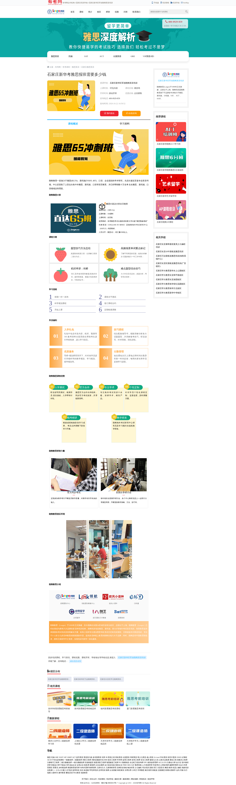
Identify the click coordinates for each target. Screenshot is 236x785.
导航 (49, 750)
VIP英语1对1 (148, 56)
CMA (128, 765)
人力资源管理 (147, 765)
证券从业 (80, 765)
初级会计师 (55, 765)
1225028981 (95, 783)
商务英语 (118, 757)
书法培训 (145, 768)
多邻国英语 (97, 757)
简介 (90, 12)
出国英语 (117, 56)
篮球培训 (75, 770)
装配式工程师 (182, 760)
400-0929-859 (75, 661)
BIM (105, 760)
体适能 (86, 770)
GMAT (69, 757)
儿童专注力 (101, 768)
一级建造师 (68, 760)
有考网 (65, 3)
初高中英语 (172, 757)
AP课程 (184, 757)
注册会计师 (171, 762)
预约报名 (111, 113)
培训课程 (165, 3)
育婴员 (55, 768)
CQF (132, 765)
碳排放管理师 (153, 762)
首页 (72, 12)
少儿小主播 (60, 770)
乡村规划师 (63, 768)
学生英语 (163, 757)
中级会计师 (64, 765)
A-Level (157, 757)
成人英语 (150, 757)
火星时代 (54, 773)
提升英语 (79, 757)
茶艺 (155, 768)
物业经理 (130, 768)
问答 (126, 12)
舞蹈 (166, 768)
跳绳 (107, 770)
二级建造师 (77, 760)
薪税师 (92, 765)
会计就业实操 (109, 765)
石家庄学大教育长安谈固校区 (168, 280)
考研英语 (133, 757)
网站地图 (134, 779)
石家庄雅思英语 (87, 67)
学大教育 (76, 773)
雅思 (49, 757)
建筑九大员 (154, 760)
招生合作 (93, 779)
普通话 (49, 768)
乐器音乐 (160, 768)
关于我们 (85, 779)
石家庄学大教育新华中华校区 (168, 293)
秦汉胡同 (148, 770)
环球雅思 (141, 770)
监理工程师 (127, 760)
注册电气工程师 (53, 762)
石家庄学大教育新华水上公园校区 (170, 271)
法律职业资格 (122, 768)
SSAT (61, 757)
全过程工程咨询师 (136, 762)
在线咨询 (133, 113)
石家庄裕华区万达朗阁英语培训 (86, 679)
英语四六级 (88, 757)
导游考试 (156, 765)
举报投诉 (142, 779)
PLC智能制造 (124, 762)
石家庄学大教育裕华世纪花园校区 (170, 284)
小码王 (134, 770)
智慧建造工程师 (112, 762)
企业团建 (113, 770)
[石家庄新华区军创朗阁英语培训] (55, 9)
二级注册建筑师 (66, 762)
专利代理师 (84, 768)
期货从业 (118, 765)
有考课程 (66, 67)
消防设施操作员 (98, 760)
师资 (108, 12)
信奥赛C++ (51, 770)
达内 (178, 770)
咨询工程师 (136, 760)
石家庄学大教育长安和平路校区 (169, 275)
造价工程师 (112, 760)
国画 (151, 768)
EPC (145, 762)
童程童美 (120, 770)
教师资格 (138, 765)
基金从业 (72, 765)
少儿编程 (138, 768)
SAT (86, 56)
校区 (99, 12)
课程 (81, 12)
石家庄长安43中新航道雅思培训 (169, 252)
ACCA (160, 762)
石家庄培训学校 (82, 3)
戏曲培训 (185, 768)
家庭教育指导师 (74, 768)
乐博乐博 (128, 770)
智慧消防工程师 (100, 762)
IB (106, 757)
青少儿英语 (141, 757)
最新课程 (126, 779)
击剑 (81, 770)
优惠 (117, 12)
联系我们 (136, 12)
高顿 (182, 770)
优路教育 (84, 773)
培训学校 (176, 3)
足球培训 (101, 770)
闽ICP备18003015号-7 (109, 783)
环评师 (119, 760)
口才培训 (68, 770)
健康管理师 (173, 765)
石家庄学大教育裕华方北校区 (168, 288)
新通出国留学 (170, 770)
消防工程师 (86, 760)
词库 (103, 757)
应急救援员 (89, 762)
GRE (133, 56)
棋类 (170, 768)
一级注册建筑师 (78, 762)
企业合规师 (99, 765)
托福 (71, 56)
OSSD (179, 757)
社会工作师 (182, 765)
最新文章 (118, 779)
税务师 (86, 765)
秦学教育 (62, 773)
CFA (164, 762)
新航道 (154, 770)
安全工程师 (145, 760)
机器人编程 (177, 768)
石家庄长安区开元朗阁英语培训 (112, 679)
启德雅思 (161, 770)
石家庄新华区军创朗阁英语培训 (123, 83)
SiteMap (186, 3)
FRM (124, 765)
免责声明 (151, 779)
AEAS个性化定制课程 (55, 760)
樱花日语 (69, 773)
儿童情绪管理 (111, 768)
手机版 (156, 3)
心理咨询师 (164, 765)
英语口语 (111, 757)
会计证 (178, 762)
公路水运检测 (164, 760)
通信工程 (173, 760)
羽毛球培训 (93, 770)
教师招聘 (92, 768)
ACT (102, 56)
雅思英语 (55, 56)
